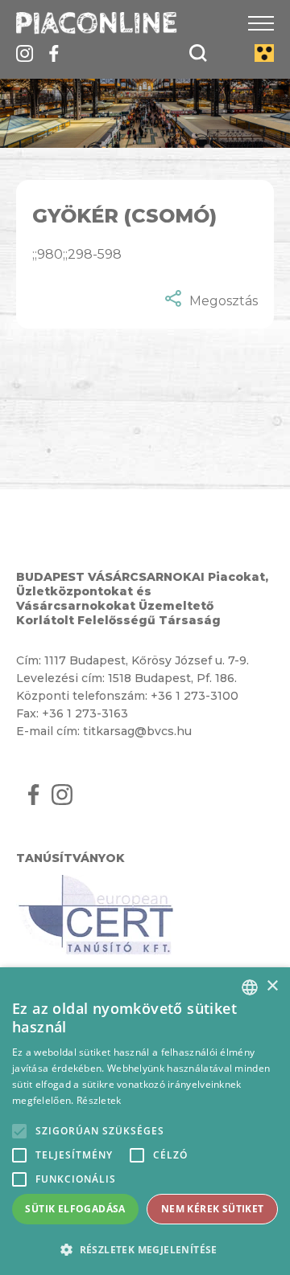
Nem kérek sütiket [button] (212, 1209)
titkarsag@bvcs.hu (137, 731)
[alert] (145, 1121)
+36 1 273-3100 (194, 696)
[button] (145, 1249)
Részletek (99, 1100)
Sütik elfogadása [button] (75, 1209)
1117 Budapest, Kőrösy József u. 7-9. (146, 660)
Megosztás (223, 301)
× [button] (272, 986)
